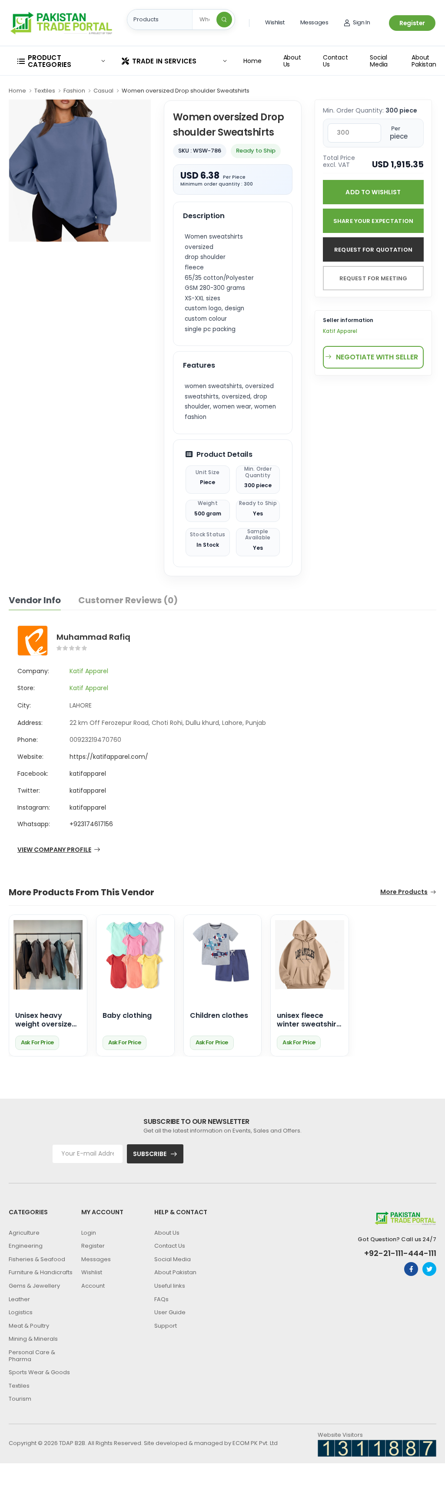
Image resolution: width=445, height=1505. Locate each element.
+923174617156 (91, 824)
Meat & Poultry (29, 1326)
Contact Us (335, 60)
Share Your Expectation (373, 221)
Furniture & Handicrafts (41, 1272)
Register (412, 23)
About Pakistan (424, 60)
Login (88, 1233)
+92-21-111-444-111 (400, 1253)
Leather (19, 1299)
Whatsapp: (33, 824)
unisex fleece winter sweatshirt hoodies (308, 1020)
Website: (30, 756)
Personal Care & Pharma (32, 1355)
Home (252, 60)
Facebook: (32, 773)
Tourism (20, 1399)
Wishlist (275, 22)
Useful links (169, 1286)
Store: (26, 688)
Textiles (44, 90)
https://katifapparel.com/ (109, 756)
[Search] (224, 19)
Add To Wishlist (373, 192)
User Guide (170, 1312)
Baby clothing (127, 1015)
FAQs (161, 1299)
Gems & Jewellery (34, 1286)
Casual (103, 90)
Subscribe (149, 1154)
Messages (314, 22)
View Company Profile (54, 850)
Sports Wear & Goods (39, 1372)
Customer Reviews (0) (128, 600)
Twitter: (28, 790)
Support (165, 1326)
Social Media (379, 60)
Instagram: (33, 807)
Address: (30, 722)
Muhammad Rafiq (93, 636)
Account (93, 1286)
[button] (61, 61)
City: (24, 705)
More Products (404, 892)
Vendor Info (35, 600)
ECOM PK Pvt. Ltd (255, 1443)
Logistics (21, 1312)
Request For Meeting (373, 278)
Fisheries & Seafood (37, 1259)
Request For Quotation (373, 250)
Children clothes (219, 1015)
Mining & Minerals (33, 1339)
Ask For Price (37, 1042)
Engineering (26, 1246)
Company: (33, 671)
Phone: (27, 739)
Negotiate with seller (377, 357)
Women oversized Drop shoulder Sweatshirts (185, 90)
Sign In (361, 22)
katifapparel (88, 773)
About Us (292, 60)
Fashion (74, 90)
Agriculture (24, 1233)
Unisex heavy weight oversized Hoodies (45, 1020)
